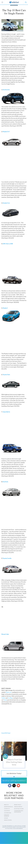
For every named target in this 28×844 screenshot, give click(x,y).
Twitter (3, 698)
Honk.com (8, 692)
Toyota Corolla (7, 558)
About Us (6, 804)
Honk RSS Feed (5, 733)
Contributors (7, 812)
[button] (25, 2)
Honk (5, 700)
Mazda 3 (5, 308)
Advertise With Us (8, 806)
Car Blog (10, 698)
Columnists (7, 810)
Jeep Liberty (6, 412)
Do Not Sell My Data (19, 808)
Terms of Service (18, 806)
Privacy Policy (17, 804)
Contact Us (7, 808)
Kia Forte (5, 481)
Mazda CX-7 (6, 131)
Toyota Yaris (6, 374)
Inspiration (14, 5)
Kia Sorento (6, 89)
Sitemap (6, 818)
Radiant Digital (8, 820)
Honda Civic (6, 203)
